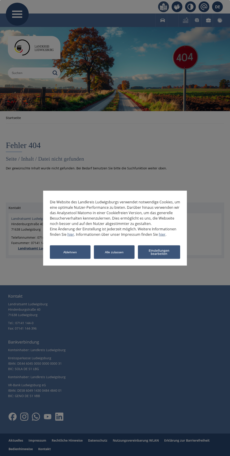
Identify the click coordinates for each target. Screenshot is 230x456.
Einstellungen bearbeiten (159, 252)
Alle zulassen (114, 252)
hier (70, 234)
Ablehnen (70, 252)
